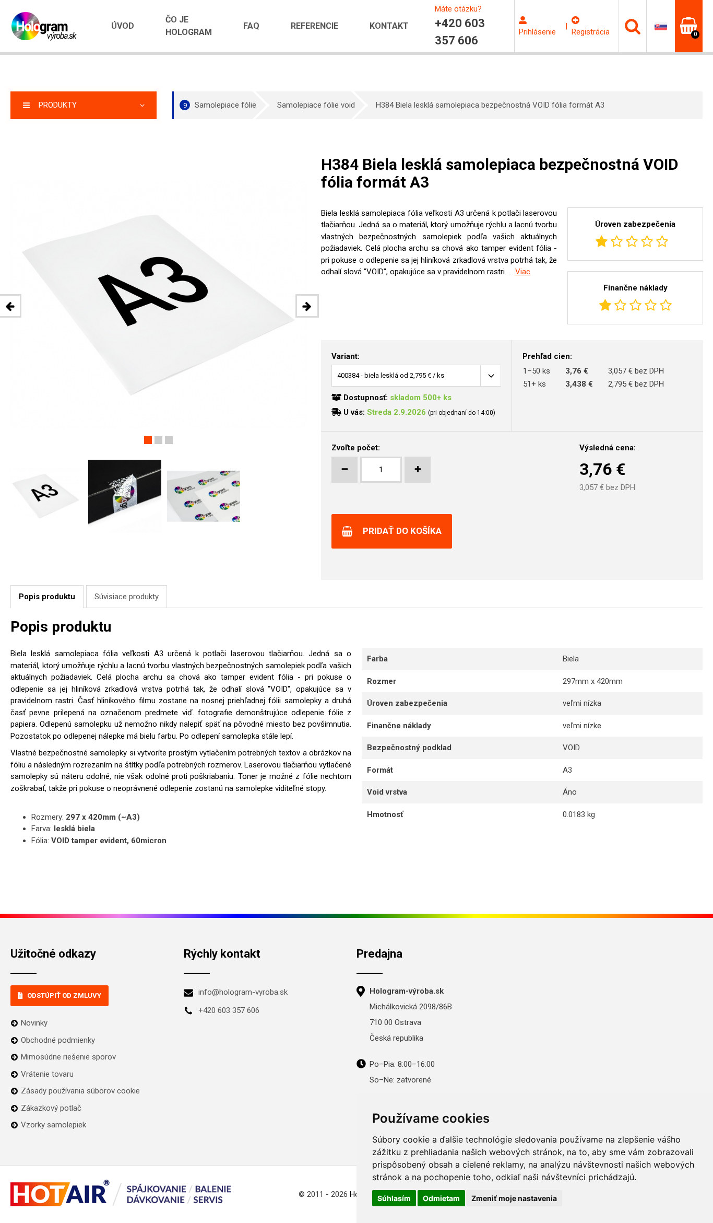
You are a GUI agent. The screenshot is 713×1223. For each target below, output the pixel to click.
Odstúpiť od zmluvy (64, 995)
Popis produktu (47, 596)
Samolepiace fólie (220, 105)
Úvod (122, 26)
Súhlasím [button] (394, 1198)
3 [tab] (169, 440)
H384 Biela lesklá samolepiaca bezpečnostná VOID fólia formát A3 (490, 105)
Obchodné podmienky (58, 1040)
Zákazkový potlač (51, 1108)
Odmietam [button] (441, 1198)
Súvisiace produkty (126, 596)
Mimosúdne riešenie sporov (68, 1057)
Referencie (314, 26)
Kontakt (389, 26)
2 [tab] (158, 440)
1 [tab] (148, 440)
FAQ (251, 26)
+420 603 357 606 (228, 1010)
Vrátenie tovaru (47, 1074)
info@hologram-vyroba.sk (243, 992)
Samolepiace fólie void (316, 105)
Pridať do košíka (402, 531)
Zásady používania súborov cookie (80, 1091)
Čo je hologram (188, 26)
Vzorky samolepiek (53, 1124)
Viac (522, 271)
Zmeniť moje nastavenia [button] (514, 1198)
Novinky (34, 1023)
